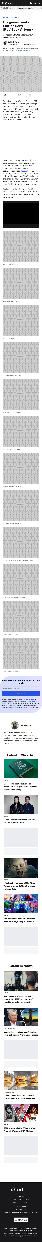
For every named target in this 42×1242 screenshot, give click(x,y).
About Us (21, 1196)
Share (8, 95)
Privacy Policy (21, 1206)
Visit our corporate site (25, 1230)
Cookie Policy (21, 1209)
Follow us (23, 95)
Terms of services (29, 699)
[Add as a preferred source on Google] (21, 1220)
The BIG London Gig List (25, 8)
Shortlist (15, 17)
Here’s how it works (24, 50)
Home (5, 17)
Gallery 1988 (26, 171)
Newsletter (34, 95)
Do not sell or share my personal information (21, 1212)
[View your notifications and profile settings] (31, 3)
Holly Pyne (14, 42)
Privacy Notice (31, 701)
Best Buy (31, 189)
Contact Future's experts (21, 1199)
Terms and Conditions (21, 1203)
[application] (21, 213)
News (33, 44)
